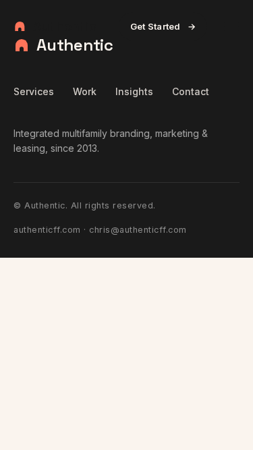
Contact (190, 91)
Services (33, 91)
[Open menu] (231, 26)
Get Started (163, 26)
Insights (134, 91)
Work (84, 91)
